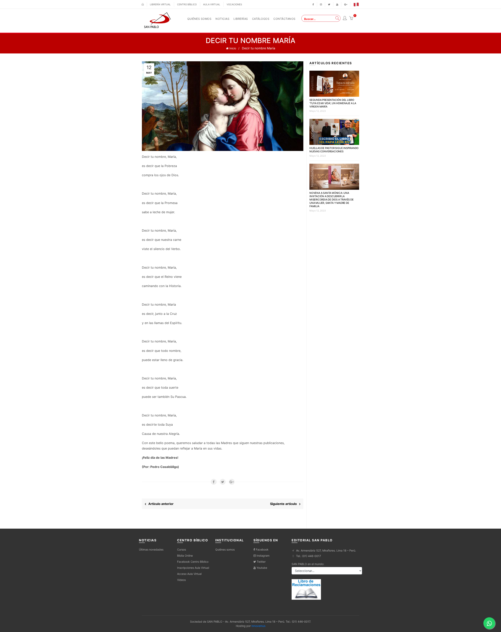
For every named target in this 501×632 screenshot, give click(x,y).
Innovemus (258, 625)
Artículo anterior (160, 504)
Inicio (232, 48)
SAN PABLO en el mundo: (308, 564)
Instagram (262, 555)
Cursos (181, 549)
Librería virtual (160, 4)
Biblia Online (185, 555)
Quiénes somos (225, 549)
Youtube (261, 567)
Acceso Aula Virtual (189, 573)
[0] (351, 19)
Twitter (261, 561)
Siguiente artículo (284, 504)
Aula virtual (211, 4)
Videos (181, 579)
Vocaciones (234, 4)
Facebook (262, 549)
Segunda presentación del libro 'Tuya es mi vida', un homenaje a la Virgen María (332, 103)
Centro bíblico (187, 4)
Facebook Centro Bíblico (192, 561)
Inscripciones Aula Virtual (193, 567)
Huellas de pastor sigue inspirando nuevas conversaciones (334, 149)
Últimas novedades (151, 549)
